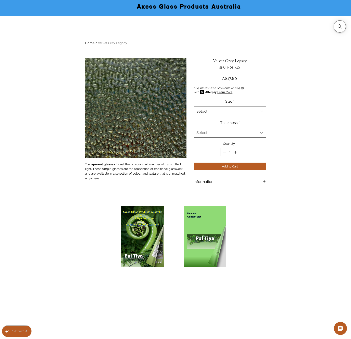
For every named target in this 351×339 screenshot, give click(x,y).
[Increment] (236, 152)
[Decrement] (224, 152)
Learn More (224, 92)
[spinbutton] (229, 152)
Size (229, 101)
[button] (340, 26)
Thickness (230, 123)
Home (89, 43)
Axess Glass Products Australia (189, 6)
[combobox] (230, 111)
